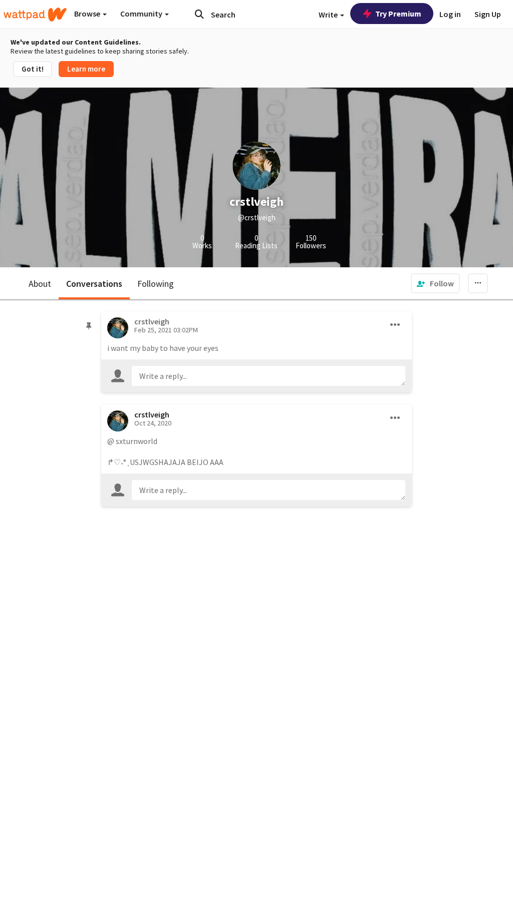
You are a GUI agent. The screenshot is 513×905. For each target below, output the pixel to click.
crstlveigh (151, 414)
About (40, 283)
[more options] (395, 324)
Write (329, 15)
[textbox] (268, 375)
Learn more (86, 69)
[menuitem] (435, 283)
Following (155, 283)
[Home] (35, 14)
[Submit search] (199, 14)
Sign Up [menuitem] (487, 14)
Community (142, 14)
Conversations (94, 283)
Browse (88, 14)
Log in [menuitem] (450, 14)
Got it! (33, 69)
